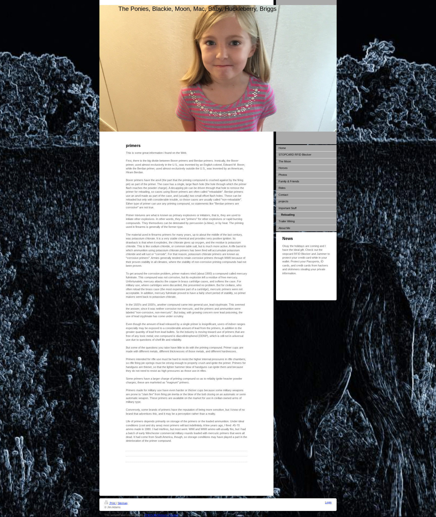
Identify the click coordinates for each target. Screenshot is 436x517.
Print (112, 503)
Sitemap (122, 503)
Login (328, 502)
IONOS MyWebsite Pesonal (161, 514)
